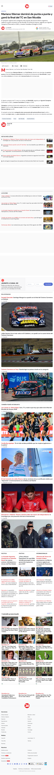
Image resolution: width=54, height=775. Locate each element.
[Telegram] (24, 764)
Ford (15, 118)
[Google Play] (39, 764)
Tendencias (3, 732)
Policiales (3, 727)
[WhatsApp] (21, 764)
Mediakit (4, 755)
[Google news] (26, 764)
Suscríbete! (48, 284)
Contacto (30, 750)
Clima (29, 716)
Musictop (3, 743)
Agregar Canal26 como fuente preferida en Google (45, 28)
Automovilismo (30, 118)
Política (4, 553)
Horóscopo (30, 723)
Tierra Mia (3, 740)
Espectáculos (4, 721)
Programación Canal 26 (33, 755)
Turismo (29, 732)
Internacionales (41, 553)
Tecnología (30, 729)
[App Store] (31, 764)
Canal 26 (9, 27)
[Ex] (12, 764)
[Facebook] (8, 764)
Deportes (3, 11)
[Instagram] (10, 764)
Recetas (3, 729)
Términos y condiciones (6, 753)
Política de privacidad (32, 753)
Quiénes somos (4, 750)
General (29, 721)
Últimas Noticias (4, 714)
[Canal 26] (27, 706)
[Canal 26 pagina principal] (27, 8)
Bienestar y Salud (31, 714)
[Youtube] (14, 764)
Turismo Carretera (6, 118)
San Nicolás (21, 118)
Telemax (29, 740)
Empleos (29, 758)
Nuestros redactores (5, 758)
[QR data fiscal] (46, 764)
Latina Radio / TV (31, 738)
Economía (30, 719)
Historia (3, 723)
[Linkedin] (17, 764)
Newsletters (5, 761)
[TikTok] (19, 764)
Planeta (29, 725)
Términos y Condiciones (24, 768)
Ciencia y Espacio (5, 716)
